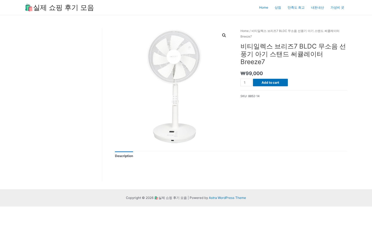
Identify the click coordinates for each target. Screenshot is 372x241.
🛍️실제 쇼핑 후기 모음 (59, 7)
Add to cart (270, 82)
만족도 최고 (296, 7)
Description (124, 156)
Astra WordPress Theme (227, 198)
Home (263, 7)
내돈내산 (317, 7)
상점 (278, 7)
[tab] (124, 156)
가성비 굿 (337, 7)
